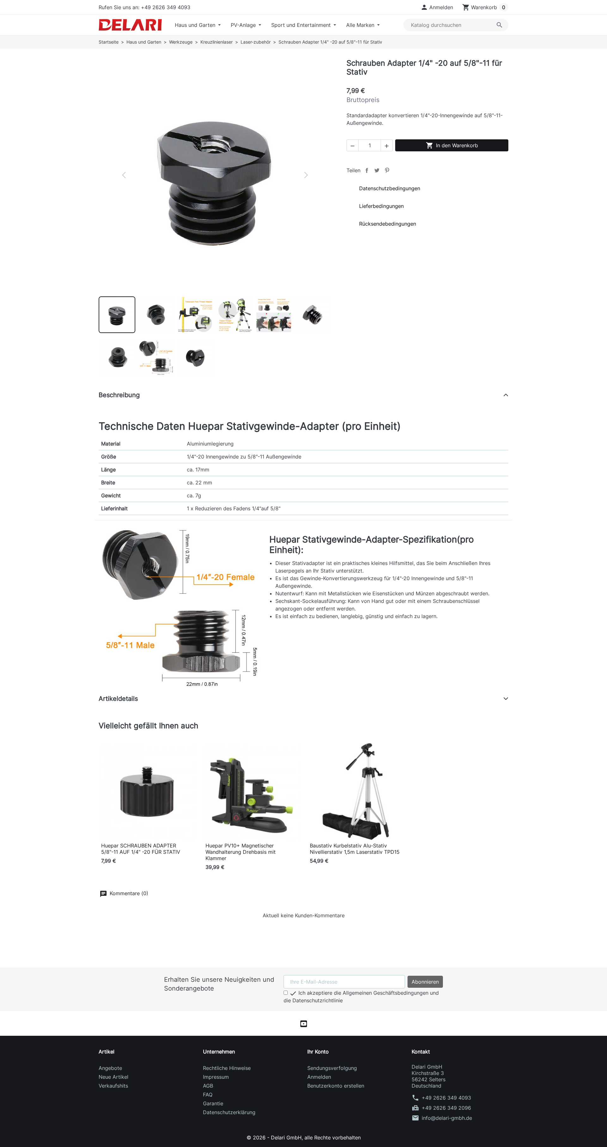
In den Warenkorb (452, 145)
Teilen (367, 170)
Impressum (216, 1077)
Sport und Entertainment (301, 25)
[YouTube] (303, 1023)
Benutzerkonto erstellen (335, 1086)
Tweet (377, 170)
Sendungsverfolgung (332, 1068)
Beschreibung (119, 395)
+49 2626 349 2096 (446, 1108)
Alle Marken (361, 25)
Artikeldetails (118, 698)
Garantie (213, 1103)
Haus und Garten (196, 25)
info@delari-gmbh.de (447, 1118)
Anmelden (319, 1077)
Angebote (110, 1068)
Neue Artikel (113, 1077)
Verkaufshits (113, 1086)
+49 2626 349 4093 (446, 1098)
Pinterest (387, 170)
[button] (436, 7)
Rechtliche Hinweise (227, 1068)
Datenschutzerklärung (229, 1112)
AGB (208, 1086)
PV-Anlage (244, 25)
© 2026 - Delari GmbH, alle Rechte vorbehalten (304, 1137)
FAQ (207, 1094)
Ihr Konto (318, 1051)
